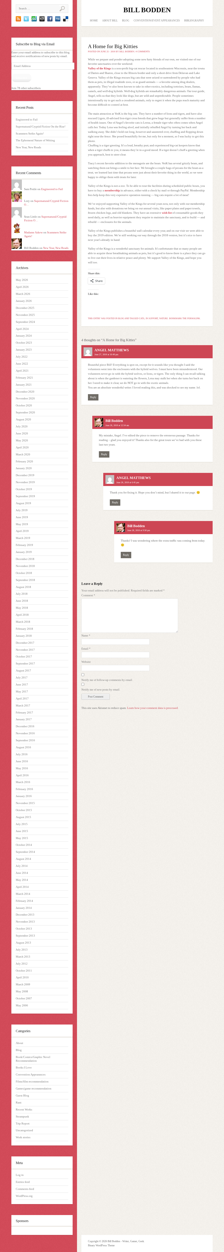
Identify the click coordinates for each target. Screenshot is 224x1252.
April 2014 (22, 886)
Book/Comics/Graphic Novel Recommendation (33, 1058)
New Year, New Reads (28, 147)
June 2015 (22, 831)
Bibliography (194, 20)
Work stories (23, 1137)
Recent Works (24, 1109)
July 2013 (22, 949)
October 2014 (24, 844)
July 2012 (22, 963)
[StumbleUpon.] (34, 20)
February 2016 (24, 789)
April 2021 (22, 370)
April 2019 (22, 531)
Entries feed (23, 1182)
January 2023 (24, 349)
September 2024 (25, 321)
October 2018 (24, 573)
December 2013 (25, 914)
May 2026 (22, 280)
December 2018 (25, 559)
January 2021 (24, 384)
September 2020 (25, 412)
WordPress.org (24, 1196)
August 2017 (23, 670)
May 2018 (22, 607)
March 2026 (23, 294)
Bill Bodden (147, 10)
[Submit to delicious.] (65, 20)
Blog (19, 1050)
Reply (93, 397)
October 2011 (24, 970)
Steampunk (22, 1116)
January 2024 (24, 335)
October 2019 (24, 489)
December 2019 (25, 475)
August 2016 (23, 747)
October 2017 (24, 656)
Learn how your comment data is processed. (152, 708)
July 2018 (22, 593)
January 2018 (24, 635)
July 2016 (22, 754)
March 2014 (23, 893)
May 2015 (22, 838)
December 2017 (25, 642)
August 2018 (23, 587)
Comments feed (25, 1189)
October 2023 (24, 342)
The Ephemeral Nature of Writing (35, 140)
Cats (141, 318)
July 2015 (22, 824)
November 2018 (25, 566)
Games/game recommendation (33, 1088)
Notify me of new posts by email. (100, 689)
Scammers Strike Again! (30, 133)
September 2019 (25, 496)
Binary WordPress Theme (101, 1245)
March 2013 (23, 956)
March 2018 (23, 621)
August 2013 (23, 942)
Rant (18, 1102)
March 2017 (23, 705)
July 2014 (22, 865)
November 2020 (25, 398)
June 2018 (22, 600)
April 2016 (22, 775)
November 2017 (25, 649)
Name (85, 635)
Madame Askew (33, 232)
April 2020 (22, 447)
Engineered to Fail (27, 119)
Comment (88, 595)
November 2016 (25, 733)
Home (94, 20)
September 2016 (25, 740)
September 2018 (25, 580)
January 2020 (24, 468)
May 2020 (22, 440)
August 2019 (23, 503)
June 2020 (22, 433)
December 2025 (25, 308)
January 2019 (24, 552)
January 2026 (24, 301)
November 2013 (25, 921)
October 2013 (24, 928)
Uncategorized (24, 1130)
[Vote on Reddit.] (42, 20)
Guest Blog (22, 1095)
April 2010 (22, 977)
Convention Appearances (31, 1074)
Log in (20, 1175)
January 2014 (24, 907)
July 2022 (22, 356)
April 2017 (22, 698)
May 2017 (22, 691)
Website (86, 661)
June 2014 (22, 872)
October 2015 (24, 810)
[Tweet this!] (26, 20)
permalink (193, 318)
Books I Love (24, 1067)
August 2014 (23, 858)
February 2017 (24, 712)
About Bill (110, 20)
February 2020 (24, 461)
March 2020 (23, 454)
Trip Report (23, 1123)
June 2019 (22, 517)
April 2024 (22, 328)
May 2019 (22, 524)
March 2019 (23, 538)
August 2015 (23, 817)
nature (163, 318)
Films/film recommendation (32, 1081)
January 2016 (24, 796)
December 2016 (25, 726)
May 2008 (22, 991)
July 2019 (22, 510)
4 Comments (143, 51)
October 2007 (24, 998)
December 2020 (25, 391)
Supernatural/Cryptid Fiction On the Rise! (40, 126)
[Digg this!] (57, 20)
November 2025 (25, 314)
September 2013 (25, 935)
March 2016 (23, 782)
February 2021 (24, 377)
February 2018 (24, 628)
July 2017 (22, 677)
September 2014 (25, 851)
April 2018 (22, 614)
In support (152, 318)
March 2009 (23, 984)
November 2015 (25, 803)
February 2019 (24, 545)
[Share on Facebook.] (49, 20)
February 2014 (24, 900)
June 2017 (22, 684)
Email (86, 648)
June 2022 (22, 363)
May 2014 (22, 879)
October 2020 (24, 405)
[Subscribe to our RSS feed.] (18, 20)
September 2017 (25, 663)
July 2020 (22, 426)
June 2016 (22, 761)
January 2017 (24, 719)
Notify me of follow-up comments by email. (107, 680)
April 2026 (22, 287)
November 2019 (25, 482)
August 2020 (23, 419)
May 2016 (22, 768)
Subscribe (21, 77)
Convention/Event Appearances (157, 20)
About (19, 1043)
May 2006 (22, 1005)
